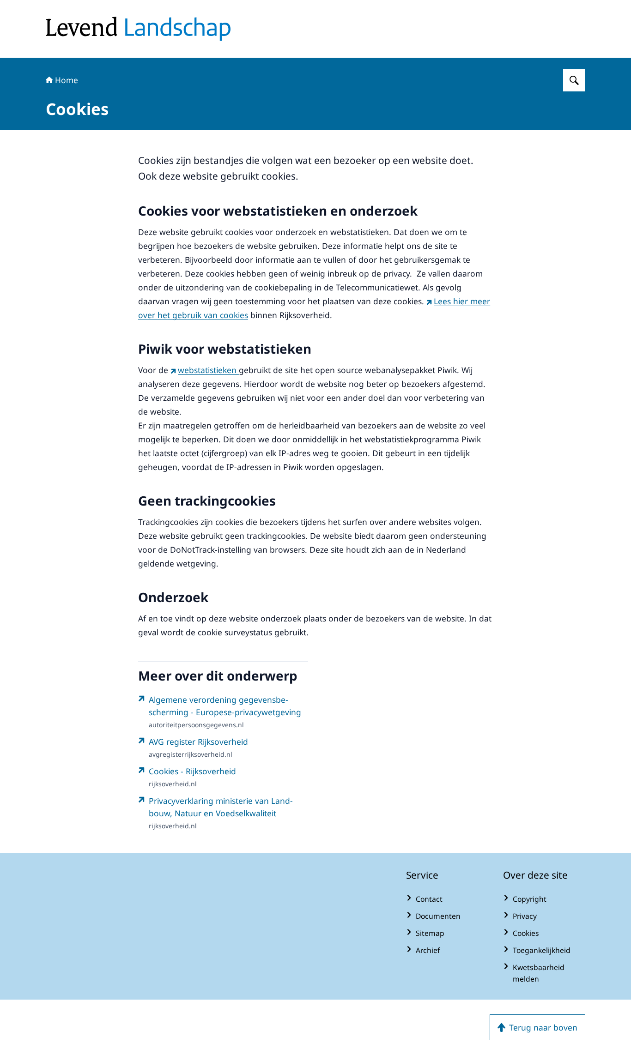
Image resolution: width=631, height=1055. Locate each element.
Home (66, 79)
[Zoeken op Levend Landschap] (574, 80)
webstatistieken (208, 369)
